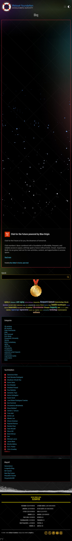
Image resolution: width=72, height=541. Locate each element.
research (30, 310)
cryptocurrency (20, 305)
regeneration (24, 310)
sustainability (46, 310)
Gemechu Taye (12, 393)
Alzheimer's (13, 302)
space (41, 310)
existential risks (31, 305)
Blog (36, 15)
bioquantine (37, 302)
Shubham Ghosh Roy (14, 380)
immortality (12, 307)
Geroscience (8, 466)
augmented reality (10, 356)
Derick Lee (10, 416)
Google (49, 305)
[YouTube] (57, 533)
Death (27, 305)
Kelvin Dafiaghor (12, 395)
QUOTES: (39, 526)
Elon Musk (7, 336)
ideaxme (6, 308)
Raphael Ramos (12, 423)
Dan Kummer (11, 403)
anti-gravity (8, 348)
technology (53, 310)
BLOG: (38, 511)
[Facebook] (46, 533)
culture (24, 305)
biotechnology (59, 302)
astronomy (8, 354)
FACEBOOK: (24, 506)
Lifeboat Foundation (13, 533)
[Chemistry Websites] (36, 288)
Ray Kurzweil (8, 334)
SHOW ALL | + (7, 451)
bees (6, 360)
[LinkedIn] (53, 533)
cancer (14, 305)
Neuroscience (63, 307)
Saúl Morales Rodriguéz (15, 377)
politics (66, 307)
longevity (53, 307)
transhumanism (62, 310)
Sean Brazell (11, 429)
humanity (68, 305)
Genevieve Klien (12, 375)
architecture (8, 350)
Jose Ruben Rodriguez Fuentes (17, 400)
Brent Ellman (11, 434)
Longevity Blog (9, 468)
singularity (37, 310)
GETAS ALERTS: (40, 509)
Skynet (6, 340)
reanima (8, 310)
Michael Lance (12, 439)
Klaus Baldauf (13, 263)
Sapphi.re (31, 533)
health (54, 305)
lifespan (47, 307)
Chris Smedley (12, 449)
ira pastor (29, 307)
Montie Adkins (12, 444)
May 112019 (7, 234)
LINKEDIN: (24, 509)
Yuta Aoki (10, 413)
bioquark (44, 302)
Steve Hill (10, 431)
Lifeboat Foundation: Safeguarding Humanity (31, 7)
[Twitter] (49, 533)
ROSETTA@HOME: (24, 523)
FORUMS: (31, 526)
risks (33, 310)
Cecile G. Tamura (12, 411)
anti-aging (20, 302)
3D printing (8, 326)
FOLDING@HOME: (24, 520)
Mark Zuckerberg (10, 342)
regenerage (15, 310)
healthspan (61, 305)
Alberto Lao (11, 418)
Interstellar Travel (21, 308)
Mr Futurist (8, 471)
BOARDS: (39, 514)
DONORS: (30, 514)
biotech (51, 302)
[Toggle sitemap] (65, 6)
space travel (25, 263)
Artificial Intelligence (29, 302)
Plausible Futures (10, 476)
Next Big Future (9, 473)
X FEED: (25, 511)
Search (68, 277)
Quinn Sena (11, 382)
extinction (38, 305)
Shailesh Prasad (12, 387)
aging (6, 302)
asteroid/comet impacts (12, 352)
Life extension (38, 307)
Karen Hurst (11, 398)
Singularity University (11, 338)
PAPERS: (39, 523)
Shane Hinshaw (12, 421)
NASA (59, 308)
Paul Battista (11, 390)
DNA (5, 332)
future (42, 305)
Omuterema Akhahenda (15, 405)
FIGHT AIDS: (26, 517)
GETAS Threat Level (36, 498)
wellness (36, 312)
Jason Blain (11, 441)
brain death (10, 305)
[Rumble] (61, 533)
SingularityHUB (9, 478)
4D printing (8, 328)
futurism (20, 263)
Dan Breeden (11, 385)
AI (9, 302)
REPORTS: (39, 517)
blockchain (5, 305)
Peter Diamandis (9, 330)
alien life (7, 346)
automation (8, 358)
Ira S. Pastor (11, 447)
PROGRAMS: (40, 520)
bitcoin (66, 302)
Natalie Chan (11, 426)
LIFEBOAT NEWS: (41, 506)
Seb (8, 436)
